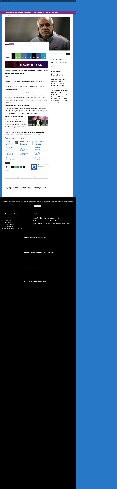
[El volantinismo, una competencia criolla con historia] (12, 282)
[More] (26, 167)
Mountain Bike (57, 90)
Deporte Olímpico (57, 75)
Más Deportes (28, 12)
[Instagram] (41, 169)
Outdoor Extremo (56, 92)
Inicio (6, 15)
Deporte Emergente (56, 69)
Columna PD (46, 12)
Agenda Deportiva (61, 62)
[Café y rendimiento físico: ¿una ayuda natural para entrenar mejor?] (12, 181)
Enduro (56, 79)
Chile (66, 62)
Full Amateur (19, 12)
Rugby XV (52, 100)
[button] (68, 12)
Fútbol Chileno (54, 83)
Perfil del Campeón (64, 94)
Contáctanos (38, 206)
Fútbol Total (55, 85)
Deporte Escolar (64, 69)
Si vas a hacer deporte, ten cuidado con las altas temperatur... (38, 144)
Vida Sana (60, 102)
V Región (65, 102)
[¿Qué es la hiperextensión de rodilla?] (12, 267)
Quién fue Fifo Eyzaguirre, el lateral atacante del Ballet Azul (45, 226)
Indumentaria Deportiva (55, 88)
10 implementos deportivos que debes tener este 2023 (35, 237)
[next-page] (8, 193)
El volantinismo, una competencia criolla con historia (35, 281)
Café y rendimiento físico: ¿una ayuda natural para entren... (9, 144)
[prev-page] (6, 193)
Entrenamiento (62, 79)
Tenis (52, 102)
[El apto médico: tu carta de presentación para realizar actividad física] (12, 252)
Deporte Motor (55, 73)
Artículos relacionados (10, 174)
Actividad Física (54, 62)
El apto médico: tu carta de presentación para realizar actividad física (38, 252)
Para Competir (38, 12)
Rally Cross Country (54, 98)
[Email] (24, 167)
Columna (57, 64)
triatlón (55, 102)
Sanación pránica (7, 170)
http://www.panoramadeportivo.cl (43, 166)
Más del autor (19, 174)
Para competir (7, 167)
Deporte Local (56, 71)
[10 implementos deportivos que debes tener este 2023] (12, 237)
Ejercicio (52, 79)
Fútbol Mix (61, 83)
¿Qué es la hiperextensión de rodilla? (31, 267)
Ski (63, 100)
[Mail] (43, 169)
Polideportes (10, 12)
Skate (61, 100)
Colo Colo (53, 64)
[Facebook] (18, 167)
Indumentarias (63, 88)
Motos (52, 90)
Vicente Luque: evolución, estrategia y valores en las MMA (45, 220)
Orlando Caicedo (7, 165)
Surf (66, 100)
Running (57, 100)
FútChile (62, 85)
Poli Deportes (57, 96)
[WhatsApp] (15, 167)
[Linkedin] (21, 167)
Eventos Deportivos (54, 81)
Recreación (61, 98)
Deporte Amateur (56, 67)
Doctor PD (55, 12)
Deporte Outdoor (55, 77)
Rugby (65, 98)
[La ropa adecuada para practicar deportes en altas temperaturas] (41, 181)
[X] (12, 167)
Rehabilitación (8, 168)
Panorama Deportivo (10, 50)
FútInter (66, 85)
